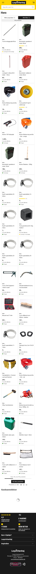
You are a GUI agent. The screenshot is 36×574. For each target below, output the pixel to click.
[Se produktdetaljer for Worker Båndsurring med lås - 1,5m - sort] (9, 91)
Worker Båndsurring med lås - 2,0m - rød (26, 376)
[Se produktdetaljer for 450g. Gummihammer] (9, 394)
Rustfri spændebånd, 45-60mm (8, 195)
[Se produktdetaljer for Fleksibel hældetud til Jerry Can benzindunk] (26, 274)
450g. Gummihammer (7, 405)
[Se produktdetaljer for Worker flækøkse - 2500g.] (26, 153)
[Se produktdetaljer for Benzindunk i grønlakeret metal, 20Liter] (26, 30)
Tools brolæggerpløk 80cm (9, 41)
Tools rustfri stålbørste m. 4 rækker (9, 466)
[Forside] (18, 2)
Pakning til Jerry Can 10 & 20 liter (26, 346)
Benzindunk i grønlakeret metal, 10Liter (8, 165)
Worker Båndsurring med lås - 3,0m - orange (26, 135)
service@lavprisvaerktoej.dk (18, 559)
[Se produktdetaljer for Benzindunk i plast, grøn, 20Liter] (9, 424)
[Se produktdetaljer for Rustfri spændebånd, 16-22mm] (26, 183)
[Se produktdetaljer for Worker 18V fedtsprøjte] (9, 123)
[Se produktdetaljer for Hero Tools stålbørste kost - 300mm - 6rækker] (26, 304)
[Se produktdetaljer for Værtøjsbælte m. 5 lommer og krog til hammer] (9, 364)
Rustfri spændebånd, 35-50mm (25, 256)
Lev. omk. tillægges (6, 49)
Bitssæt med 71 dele (7, 315)
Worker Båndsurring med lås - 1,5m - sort (9, 104)
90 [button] (26, 484)
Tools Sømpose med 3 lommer (24, 466)
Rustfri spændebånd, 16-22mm (25, 195)
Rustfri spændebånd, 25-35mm (8, 227)
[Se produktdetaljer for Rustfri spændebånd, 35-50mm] (26, 244)
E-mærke (22, 519)
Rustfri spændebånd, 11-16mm (8, 346)
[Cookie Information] (24, 564)
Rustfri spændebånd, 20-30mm (8, 256)
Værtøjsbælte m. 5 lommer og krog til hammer (9, 376)
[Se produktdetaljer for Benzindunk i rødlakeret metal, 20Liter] (26, 62)
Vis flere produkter (18, 481)
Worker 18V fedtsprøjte (8, 134)
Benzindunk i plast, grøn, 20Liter (8, 436)
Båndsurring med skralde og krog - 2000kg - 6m (26, 406)
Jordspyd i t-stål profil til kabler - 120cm (8, 74)
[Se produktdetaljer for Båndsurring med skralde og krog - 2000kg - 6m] (26, 394)
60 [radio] (23, 484)
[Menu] (3, 2)
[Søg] (32, 7)
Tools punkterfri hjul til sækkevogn (24, 104)
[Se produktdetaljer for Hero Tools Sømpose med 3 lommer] (26, 453)
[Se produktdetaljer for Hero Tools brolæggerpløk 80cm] (9, 30)
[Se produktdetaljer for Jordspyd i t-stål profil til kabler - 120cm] (9, 62)
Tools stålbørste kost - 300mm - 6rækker (25, 316)
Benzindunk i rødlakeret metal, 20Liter (25, 74)
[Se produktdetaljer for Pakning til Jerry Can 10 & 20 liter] (26, 334)
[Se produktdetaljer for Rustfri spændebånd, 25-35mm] (9, 214)
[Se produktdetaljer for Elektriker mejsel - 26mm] (26, 424)
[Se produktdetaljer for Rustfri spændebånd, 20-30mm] (9, 244)
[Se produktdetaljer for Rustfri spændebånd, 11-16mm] (9, 334)
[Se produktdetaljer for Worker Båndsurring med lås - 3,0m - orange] (26, 123)
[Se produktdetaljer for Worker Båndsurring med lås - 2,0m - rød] (26, 364)
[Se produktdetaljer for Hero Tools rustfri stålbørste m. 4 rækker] (9, 453)
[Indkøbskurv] (34, 2)
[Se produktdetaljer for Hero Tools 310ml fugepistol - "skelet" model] (9, 274)
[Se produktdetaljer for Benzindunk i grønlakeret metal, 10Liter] (9, 153)
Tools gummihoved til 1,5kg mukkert (26, 227)
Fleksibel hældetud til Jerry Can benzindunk (26, 286)
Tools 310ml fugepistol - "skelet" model (8, 286)
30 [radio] (21, 484)
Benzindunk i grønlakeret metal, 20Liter (25, 42)
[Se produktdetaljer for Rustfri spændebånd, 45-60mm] (9, 183)
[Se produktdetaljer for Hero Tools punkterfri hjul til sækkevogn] (26, 91)
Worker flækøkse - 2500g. (25, 164)
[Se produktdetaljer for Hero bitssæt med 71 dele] (9, 304)
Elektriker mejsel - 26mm (25, 435)
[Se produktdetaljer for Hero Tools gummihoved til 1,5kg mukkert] (26, 214)
